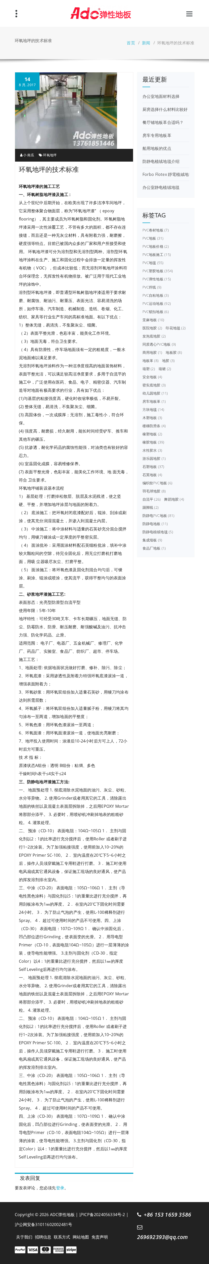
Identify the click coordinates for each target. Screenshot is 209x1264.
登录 (60, 1188)
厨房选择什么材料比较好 (165, 109)
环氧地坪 (50, 155)
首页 (131, 43)
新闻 (146, 43)
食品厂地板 (154, 548)
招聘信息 (43, 1237)
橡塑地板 (152, 434)
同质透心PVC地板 (159, 344)
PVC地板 (153, 238)
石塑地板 (153, 466)
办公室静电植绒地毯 (161, 187)
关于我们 (24, 1237)
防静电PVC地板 (158, 515)
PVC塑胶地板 (157, 271)
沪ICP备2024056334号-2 (102, 1214)
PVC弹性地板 (156, 279)
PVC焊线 (152, 287)
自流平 (151, 499)
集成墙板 (152, 540)
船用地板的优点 (156, 148)
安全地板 (152, 377)
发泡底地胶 (154, 336)
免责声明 (100, 1237)
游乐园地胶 (154, 458)
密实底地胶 (154, 385)
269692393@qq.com (162, 1237)
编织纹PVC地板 (157, 483)
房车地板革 (154, 401)
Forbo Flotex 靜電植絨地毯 (167, 174)
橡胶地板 (153, 442)
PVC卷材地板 (155, 230)
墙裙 (165, 369)
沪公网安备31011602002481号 (43, 1224)
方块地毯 (153, 409)
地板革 (150, 360)
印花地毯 (176, 328)
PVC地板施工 (156, 254)
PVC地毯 (153, 263)
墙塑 (148, 369)
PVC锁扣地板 (155, 311)
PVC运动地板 (156, 303)
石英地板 (152, 475)
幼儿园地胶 (155, 393)
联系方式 (62, 1237)
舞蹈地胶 (174, 499)
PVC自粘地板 (155, 295)
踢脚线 (150, 507)
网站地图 (81, 1237)
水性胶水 (152, 450)
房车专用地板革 (156, 135)
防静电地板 (155, 524)
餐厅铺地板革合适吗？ (163, 122)
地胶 (168, 360)
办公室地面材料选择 (161, 96)
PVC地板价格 (155, 246)
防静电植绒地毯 (157, 532)
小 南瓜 (28, 155)
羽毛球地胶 (154, 491)
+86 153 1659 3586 (167, 1214)
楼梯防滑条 (154, 426)
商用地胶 (152, 352)
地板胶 (174, 352)
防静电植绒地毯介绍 (161, 161)
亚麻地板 (153, 320)
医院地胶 (152, 328)
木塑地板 (152, 417)
